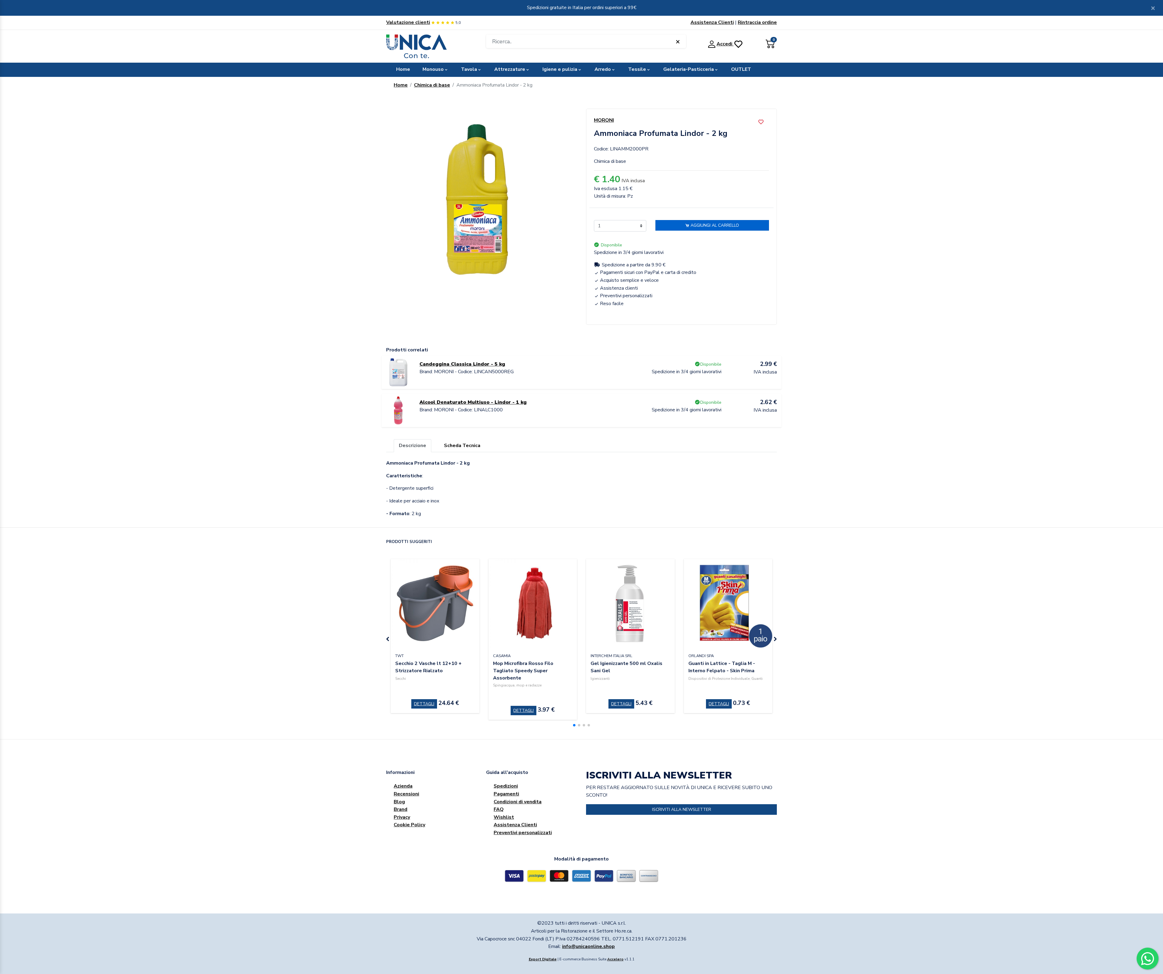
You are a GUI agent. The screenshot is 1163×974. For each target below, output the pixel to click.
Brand (400, 809)
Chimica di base (432, 85)
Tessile (637, 69)
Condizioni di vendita (518, 801)
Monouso (433, 69)
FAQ (499, 809)
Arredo (603, 69)
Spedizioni (506, 786)
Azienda (403, 786)
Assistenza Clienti (712, 22)
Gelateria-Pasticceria (688, 69)
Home (403, 69)
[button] (574, 725)
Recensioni (406, 794)
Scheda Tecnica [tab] (462, 445)
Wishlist (504, 817)
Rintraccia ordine (757, 22)
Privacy (402, 817)
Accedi (725, 44)
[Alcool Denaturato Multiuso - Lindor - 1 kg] (398, 410)
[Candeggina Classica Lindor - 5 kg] (398, 372)
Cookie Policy (409, 824)
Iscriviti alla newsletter (681, 809)
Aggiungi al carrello (714, 225)
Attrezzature (509, 69)
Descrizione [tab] (412, 445)
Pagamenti (506, 794)
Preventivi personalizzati (523, 832)
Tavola (469, 69)
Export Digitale (543, 959)
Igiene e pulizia (559, 69)
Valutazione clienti (408, 22)
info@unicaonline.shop (588, 946)
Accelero (615, 959)
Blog (399, 801)
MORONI (604, 120)
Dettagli (424, 704)
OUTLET (741, 69)
